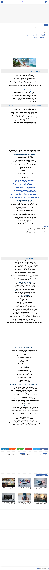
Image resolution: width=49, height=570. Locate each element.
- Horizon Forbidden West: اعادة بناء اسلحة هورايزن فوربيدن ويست (24, 188)
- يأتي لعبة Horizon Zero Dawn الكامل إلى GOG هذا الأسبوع (24, 184)
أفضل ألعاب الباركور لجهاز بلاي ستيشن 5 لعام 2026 (37, 228)
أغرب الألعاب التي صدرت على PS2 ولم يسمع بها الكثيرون (36, 229)
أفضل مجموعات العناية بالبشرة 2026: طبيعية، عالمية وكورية (35, 231)
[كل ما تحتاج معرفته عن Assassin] (40, 497)
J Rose (23, 1)
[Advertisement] (24, 13)
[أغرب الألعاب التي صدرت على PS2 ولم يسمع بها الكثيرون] (8, 482)
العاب (46, 24)
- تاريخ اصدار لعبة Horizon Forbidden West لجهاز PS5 (24, 181)
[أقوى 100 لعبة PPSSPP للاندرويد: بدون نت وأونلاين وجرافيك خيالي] (24, 497)
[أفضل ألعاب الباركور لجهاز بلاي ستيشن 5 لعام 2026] (24, 482)
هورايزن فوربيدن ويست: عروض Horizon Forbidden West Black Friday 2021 (32, 34)
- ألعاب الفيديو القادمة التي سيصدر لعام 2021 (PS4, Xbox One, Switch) (24, 183)
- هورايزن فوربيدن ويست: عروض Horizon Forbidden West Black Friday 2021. (24, 197)
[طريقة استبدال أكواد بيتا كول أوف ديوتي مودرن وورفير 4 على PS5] (40, 482)
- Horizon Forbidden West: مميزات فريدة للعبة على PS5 (24, 190)
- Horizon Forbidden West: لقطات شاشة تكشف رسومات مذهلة (24, 191)
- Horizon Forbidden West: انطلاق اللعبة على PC (24, 185)
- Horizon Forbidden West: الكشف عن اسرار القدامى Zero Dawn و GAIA (25, 194)
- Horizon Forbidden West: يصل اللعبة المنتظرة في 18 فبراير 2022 (24, 193)
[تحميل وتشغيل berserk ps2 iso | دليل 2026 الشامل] (8, 497)
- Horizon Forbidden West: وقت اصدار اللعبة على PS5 (24, 180)
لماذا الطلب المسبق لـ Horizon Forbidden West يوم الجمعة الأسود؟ (34, 35)
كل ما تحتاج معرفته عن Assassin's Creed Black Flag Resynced (34, 232)
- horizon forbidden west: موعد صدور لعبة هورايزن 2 (24, 187)
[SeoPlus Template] (48, 568)
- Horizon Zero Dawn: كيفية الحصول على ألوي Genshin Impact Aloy (25, 195)
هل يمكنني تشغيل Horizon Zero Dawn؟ (38, 37)
